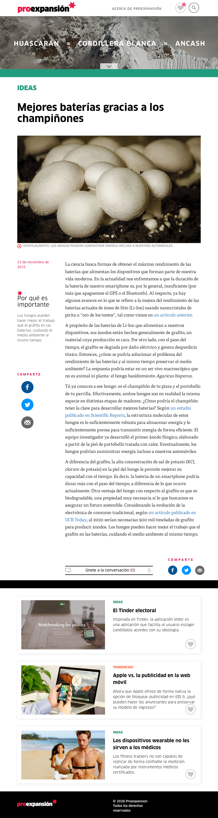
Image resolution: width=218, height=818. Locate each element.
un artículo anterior (173, 315)
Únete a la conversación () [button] (110, 570)
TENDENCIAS (123, 667)
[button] (37, 422)
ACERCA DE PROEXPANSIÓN (137, 9)
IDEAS (27, 88)
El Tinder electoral (134, 610)
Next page (163, 721)
